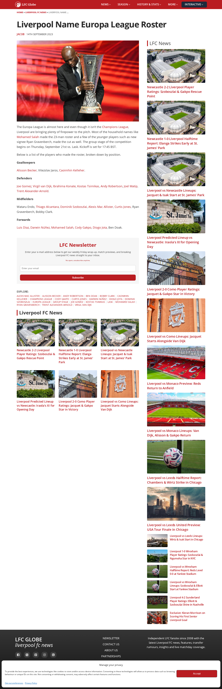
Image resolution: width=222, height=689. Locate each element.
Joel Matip (130, 186)
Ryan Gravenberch (28, 304)
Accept (197, 673)
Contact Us (111, 644)
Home (20, 12)
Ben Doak (91, 295)
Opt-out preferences (14, 683)
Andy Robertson (111, 186)
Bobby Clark (107, 295)
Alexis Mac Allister (100, 207)
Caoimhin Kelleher (71, 170)
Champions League (115, 127)
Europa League (42, 301)
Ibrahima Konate (64, 186)
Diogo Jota (100, 227)
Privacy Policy (31, 683)
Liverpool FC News (35, 12)
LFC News (160, 43)
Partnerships (111, 656)
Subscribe (78, 277)
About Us (111, 650)
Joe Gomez (24, 186)
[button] (106, 4)
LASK (110, 301)
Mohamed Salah (28, 137)
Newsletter (111, 638)
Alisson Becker (27, 170)
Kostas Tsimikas (88, 186)
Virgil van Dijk (42, 186)
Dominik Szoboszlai (73, 207)
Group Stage (60, 301)
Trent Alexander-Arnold (32, 191)
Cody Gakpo (83, 227)
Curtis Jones (123, 207)
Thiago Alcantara (47, 207)
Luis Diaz (23, 227)
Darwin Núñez (40, 227)
